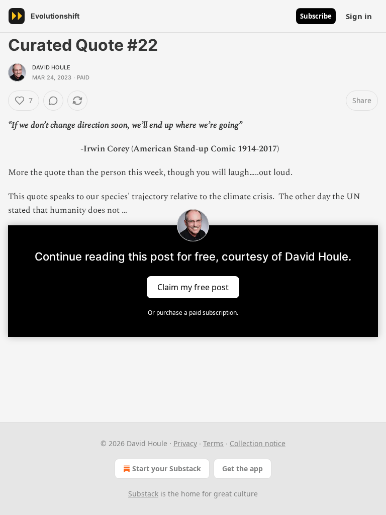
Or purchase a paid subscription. (193, 312)
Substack (143, 493)
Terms (213, 443)
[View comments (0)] (53, 101)
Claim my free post (193, 287)
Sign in (359, 16)
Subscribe (316, 16)
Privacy (185, 443)
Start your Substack (166, 468)
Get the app (242, 468)
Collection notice (257, 443)
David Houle (51, 67)
